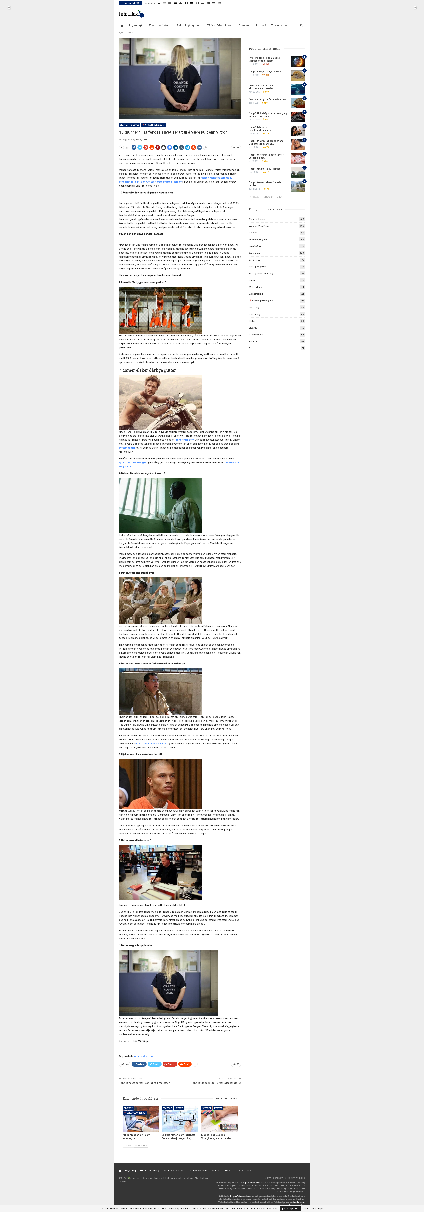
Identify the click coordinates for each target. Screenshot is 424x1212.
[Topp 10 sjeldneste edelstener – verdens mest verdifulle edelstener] (298, 158)
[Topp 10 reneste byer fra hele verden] (298, 186)
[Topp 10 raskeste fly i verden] (298, 172)
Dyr (251, 348)
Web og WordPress (219, 25)
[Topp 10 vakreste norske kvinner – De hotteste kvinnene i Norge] (298, 144)
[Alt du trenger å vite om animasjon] (141, 1118)
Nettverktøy (255, 287)
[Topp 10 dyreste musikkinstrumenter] (298, 131)
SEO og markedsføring (261, 273)
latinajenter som (184, 439)
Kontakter (150, 3)
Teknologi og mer (188, 25)
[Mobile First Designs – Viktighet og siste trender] (219, 1118)
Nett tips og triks (257, 266)
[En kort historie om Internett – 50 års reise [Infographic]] (180, 1118)
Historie (253, 341)
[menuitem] (159, 2)
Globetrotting (256, 293)
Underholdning (159, 25)
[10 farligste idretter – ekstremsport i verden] (298, 89)
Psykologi (135, 25)
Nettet (124, 124)
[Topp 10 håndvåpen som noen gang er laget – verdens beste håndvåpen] (298, 117)
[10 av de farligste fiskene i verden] (298, 103)
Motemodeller (127, 447)
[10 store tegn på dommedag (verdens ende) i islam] (298, 61)
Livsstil (261, 25)
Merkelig (254, 307)
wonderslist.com (144, 1056)
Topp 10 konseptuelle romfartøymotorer (216, 1082)
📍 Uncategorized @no (154, 124)
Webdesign (255, 253)
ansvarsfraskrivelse (295, 1202)
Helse (252, 320)
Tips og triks (279, 25)
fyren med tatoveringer (132, 462)
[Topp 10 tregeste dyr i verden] (298, 75)
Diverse (244, 25)
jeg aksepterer (290, 1208)
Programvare (256, 334)
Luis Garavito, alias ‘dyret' (151, 743)
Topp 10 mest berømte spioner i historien (144, 1082)
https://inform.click (251, 1183)
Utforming (254, 314)
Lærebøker (255, 246)
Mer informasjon (313, 1208)
